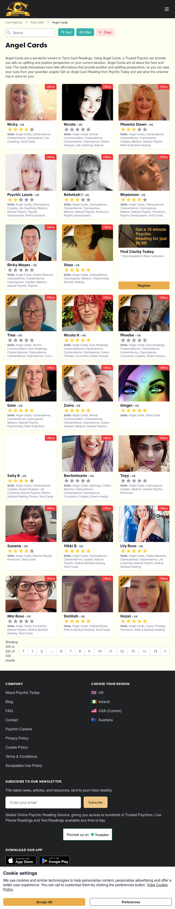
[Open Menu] (166, 9)
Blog (9, 701)
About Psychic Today (22, 692)
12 (122, 651)
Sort (69, 32)
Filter (87, 32)
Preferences (131, 902)
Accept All (44, 902)
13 (133, 651)
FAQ (9, 710)
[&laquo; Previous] (23, 651)
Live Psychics (13, 22)
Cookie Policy (16, 747)
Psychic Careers (18, 729)
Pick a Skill (37, 22)
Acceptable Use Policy (23, 765)
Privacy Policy (16, 738)
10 (99, 651)
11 (111, 651)
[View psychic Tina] (144, 256)
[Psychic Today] (17, 9)
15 (155, 651)
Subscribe (95, 802)
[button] (10, 129)
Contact (11, 719)
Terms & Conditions (21, 756)
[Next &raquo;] (165, 651)
